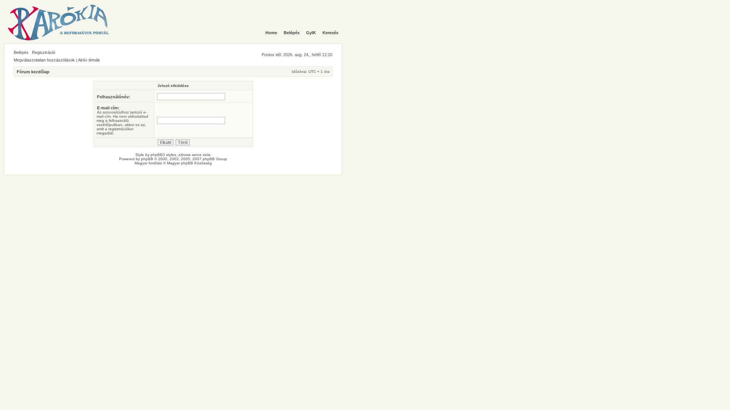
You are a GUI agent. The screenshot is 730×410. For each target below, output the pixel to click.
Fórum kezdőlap (33, 71)
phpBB (147, 159)
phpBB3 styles (163, 155)
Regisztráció (43, 52)
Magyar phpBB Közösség (189, 163)
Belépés (21, 52)
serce (197, 155)
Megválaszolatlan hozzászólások (44, 60)
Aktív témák (89, 60)
